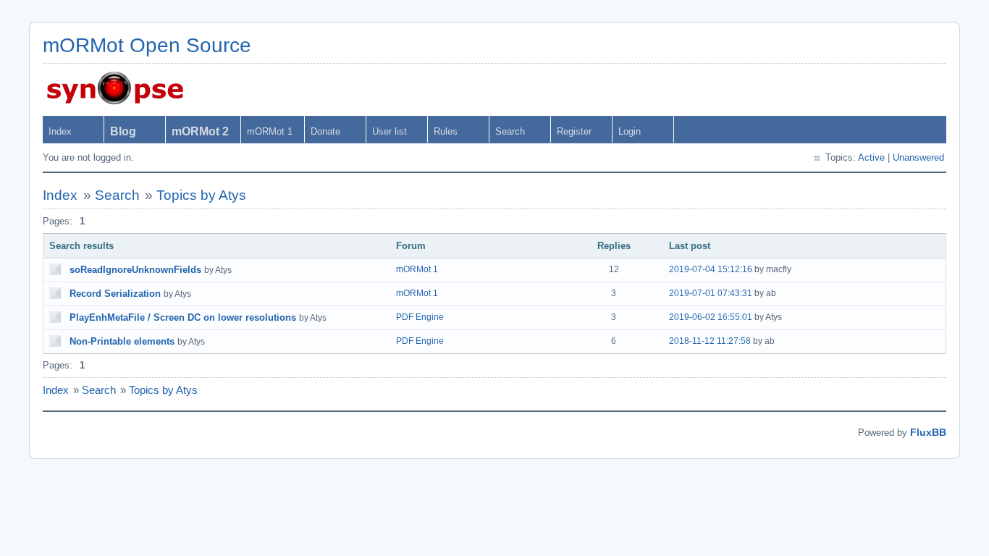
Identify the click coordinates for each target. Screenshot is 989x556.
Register (574, 131)
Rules (446, 131)
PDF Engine (420, 317)
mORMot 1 (270, 131)
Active (871, 157)
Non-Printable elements (122, 341)
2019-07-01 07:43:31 (710, 293)
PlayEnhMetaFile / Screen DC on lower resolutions (183, 317)
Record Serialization (115, 293)
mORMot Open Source (147, 45)
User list (389, 131)
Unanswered (918, 157)
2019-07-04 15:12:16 (710, 269)
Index (60, 131)
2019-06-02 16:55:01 (710, 317)
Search (510, 131)
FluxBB (928, 432)
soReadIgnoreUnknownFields (135, 269)
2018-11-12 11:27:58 (710, 341)
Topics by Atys (201, 195)
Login (629, 131)
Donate (325, 131)
